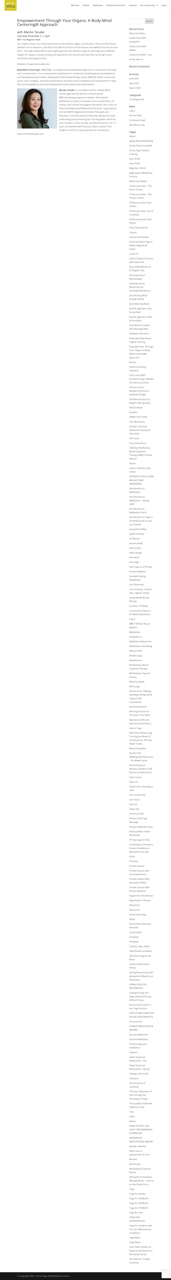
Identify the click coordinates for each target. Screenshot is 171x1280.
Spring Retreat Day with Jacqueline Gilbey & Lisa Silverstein (141, 976)
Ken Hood (134, 557)
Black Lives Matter (138, 181)
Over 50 (133, 804)
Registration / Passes (139, 900)
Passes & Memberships (141, 826)
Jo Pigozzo (134, 538)
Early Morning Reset (139, 303)
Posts (132, 856)
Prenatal (133, 861)
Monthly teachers (138, 706)
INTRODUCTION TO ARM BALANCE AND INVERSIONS (141, 480)
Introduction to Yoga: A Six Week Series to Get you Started (141, 521)
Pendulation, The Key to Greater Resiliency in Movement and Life (141, 848)
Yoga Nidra (134, 1237)
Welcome (75, 5)
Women (133, 1159)
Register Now (33, 39)
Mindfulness (135, 660)
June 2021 (134, 78)
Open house (135, 777)
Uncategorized (136, 99)
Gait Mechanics (137, 421)
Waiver (132, 1121)
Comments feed (137, 120)
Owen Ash (134, 809)
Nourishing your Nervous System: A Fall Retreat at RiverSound (140, 769)
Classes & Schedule (139, 237)
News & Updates (137, 748)
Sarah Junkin (135, 932)
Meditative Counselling (140, 646)
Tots (131, 1111)
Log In (164, 5)
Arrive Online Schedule (140, 145)
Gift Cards (134, 438)
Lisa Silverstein (136, 584)
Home (132, 463)
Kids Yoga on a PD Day (140, 566)
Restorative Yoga (137, 914)
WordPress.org (137, 124)
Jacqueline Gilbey (137, 529)
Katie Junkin (135, 548)
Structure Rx (135, 1021)
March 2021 (135, 88)
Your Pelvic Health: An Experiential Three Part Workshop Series (140, 1250)
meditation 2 (135, 636)
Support (133, 1052)
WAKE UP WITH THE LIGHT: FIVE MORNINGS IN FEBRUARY (140, 1129)
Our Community (147, 5)
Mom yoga (134, 686)
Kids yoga (134, 562)
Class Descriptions (138, 227)
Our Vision (134, 799)
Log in (132, 110)
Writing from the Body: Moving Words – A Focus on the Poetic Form (141, 1181)
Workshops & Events (115, 5)
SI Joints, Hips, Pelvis (139, 946)
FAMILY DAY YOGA (138, 416)
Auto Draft (134, 158)
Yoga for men (136, 1212)
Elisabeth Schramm (139, 333)
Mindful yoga (135, 655)
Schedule (134, 937)
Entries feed (135, 115)
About (132, 136)
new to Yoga (135, 728)
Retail (132, 919)
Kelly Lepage (135, 552)
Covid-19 (133, 253)
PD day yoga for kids (139, 839)
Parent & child (136, 813)
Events (132, 362)
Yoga (131, 1189)
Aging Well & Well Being (141, 140)
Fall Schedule (135, 407)
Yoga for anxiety (137, 1193)
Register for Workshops (141, 895)
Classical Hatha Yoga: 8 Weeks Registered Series (140, 245)
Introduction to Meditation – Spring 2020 (139, 500)
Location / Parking (138, 605)
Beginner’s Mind (137, 168)
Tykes (132, 1116)
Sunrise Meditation (138, 1034)
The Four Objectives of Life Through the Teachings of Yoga (140, 1095)
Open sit (133, 781)
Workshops (135, 1164)
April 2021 (134, 83)
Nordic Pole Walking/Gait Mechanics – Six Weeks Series (141, 757)
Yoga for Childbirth (138, 1198)
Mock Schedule (136, 681)
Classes (86, 5)
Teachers (134, 1078)
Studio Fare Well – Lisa (140, 54)
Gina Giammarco (137, 443)
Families (133, 412)
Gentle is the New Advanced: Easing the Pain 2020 (140, 430)
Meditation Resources (140, 641)
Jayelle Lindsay (136, 533)
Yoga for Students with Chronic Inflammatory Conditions (140, 1229)
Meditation (98, 5)
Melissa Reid (135, 650)
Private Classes (136, 866)
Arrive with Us (136, 59)
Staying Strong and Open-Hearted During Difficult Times (140, 996)
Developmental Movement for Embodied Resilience (139, 287)
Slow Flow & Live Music (140, 951)
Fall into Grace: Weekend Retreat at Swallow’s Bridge (139, 391)
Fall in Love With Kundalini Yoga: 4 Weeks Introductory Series (141, 379)
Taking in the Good (138, 1073)
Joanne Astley (136, 543)
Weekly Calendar (137, 1146)
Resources (134, 905)
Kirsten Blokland (137, 571)
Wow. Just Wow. (137, 33)
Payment (133, 5)
